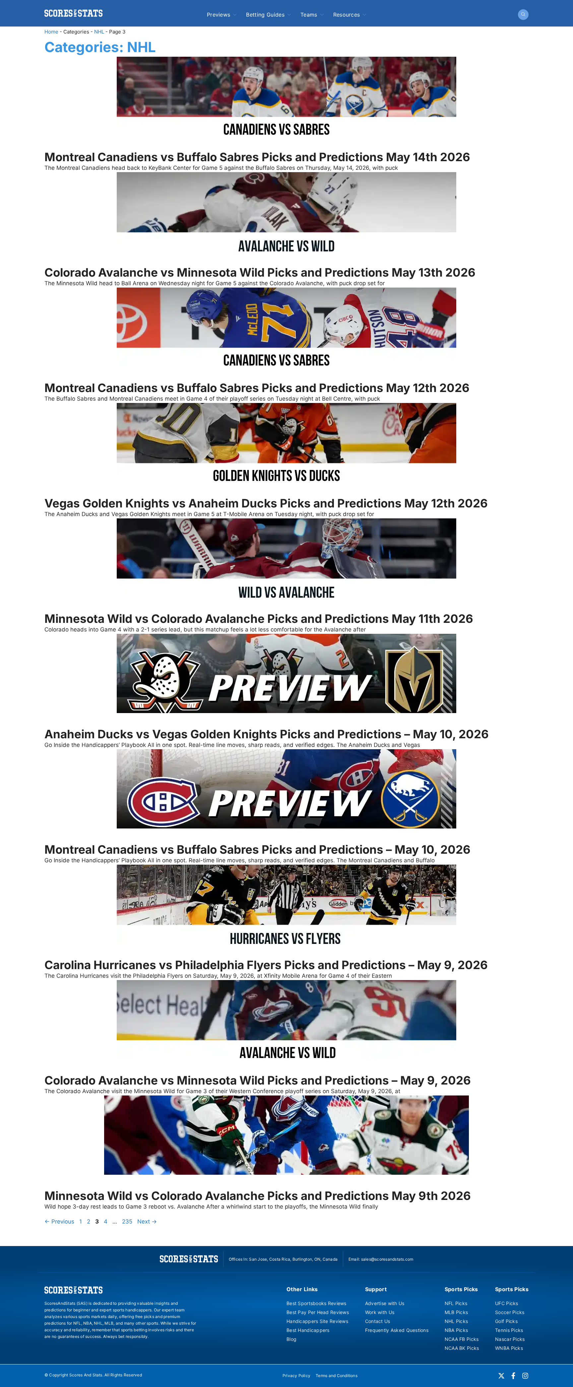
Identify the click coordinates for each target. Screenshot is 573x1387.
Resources (346, 14)
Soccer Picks (509, 1312)
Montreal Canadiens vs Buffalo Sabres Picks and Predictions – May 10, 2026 (257, 849)
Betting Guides (265, 14)
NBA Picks (456, 1330)
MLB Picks (456, 1312)
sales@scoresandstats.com (387, 1259)
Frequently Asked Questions (396, 1330)
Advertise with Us (385, 1303)
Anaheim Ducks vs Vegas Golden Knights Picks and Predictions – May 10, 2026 (266, 734)
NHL (99, 32)
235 (128, 1221)
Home (51, 32)
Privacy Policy (296, 1375)
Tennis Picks (509, 1330)
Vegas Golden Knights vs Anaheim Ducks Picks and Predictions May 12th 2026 (266, 503)
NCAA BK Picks (462, 1348)
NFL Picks (456, 1303)
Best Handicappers (308, 1330)
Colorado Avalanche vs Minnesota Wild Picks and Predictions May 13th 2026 (260, 272)
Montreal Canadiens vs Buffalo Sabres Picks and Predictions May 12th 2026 (257, 388)
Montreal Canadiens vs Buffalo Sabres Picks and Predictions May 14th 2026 (257, 157)
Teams (308, 14)
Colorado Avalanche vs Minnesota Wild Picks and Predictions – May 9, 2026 (257, 1080)
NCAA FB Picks (462, 1339)
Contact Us (377, 1321)
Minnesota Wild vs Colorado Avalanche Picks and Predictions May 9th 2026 (257, 1196)
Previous (59, 1221)
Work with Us (379, 1312)
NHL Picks (456, 1321)
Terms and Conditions (336, 1375)
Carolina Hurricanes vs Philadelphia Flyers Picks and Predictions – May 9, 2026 (266, 965)
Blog (291, 1339)
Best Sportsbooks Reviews (316, 1303)
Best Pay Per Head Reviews (317, 1312)
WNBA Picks (509, 1348)
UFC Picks (506, 1303)
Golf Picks (506, 1321)
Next (147, 1221)
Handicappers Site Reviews (317, 1321)
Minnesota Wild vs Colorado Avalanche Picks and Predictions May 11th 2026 (258, 619)
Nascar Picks (510, 1339)
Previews (218, 14)
